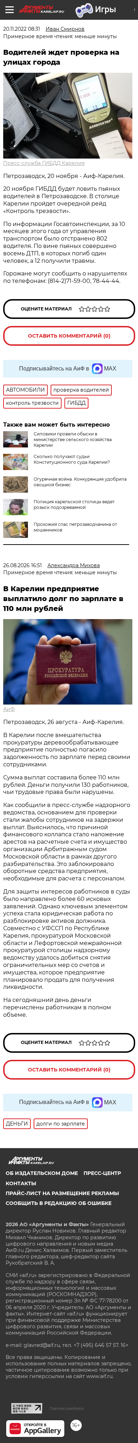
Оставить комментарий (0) (69, 336)
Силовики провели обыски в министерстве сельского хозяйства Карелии (73, 439)
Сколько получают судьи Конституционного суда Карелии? (72, 459)
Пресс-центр (102, 1173)
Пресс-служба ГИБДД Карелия (44, 163)
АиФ (9, 709)
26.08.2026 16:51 (22, 565)
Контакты (21, 1183)
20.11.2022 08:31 (21, 29)
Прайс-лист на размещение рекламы (62, 1193)
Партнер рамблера (67, 1408)
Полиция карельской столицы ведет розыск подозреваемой (74, 504)
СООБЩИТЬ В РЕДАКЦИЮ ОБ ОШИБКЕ (58, 1203)
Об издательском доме (42, 1173)
